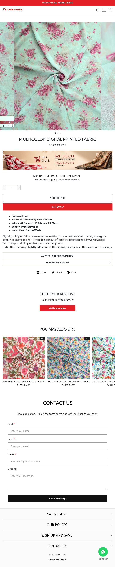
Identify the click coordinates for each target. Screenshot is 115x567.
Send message (57, 498)
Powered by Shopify (57, 559)
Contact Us (57, 546)
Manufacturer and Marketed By (58, 255)
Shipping (52, 179)
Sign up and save (56, 535)
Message (12, 469)
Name (11, 423)
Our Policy (57, 524)
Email (11, 439)
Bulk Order (57, 206)
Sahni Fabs (56, 514)
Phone (12, 454)
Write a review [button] (57, 308)
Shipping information (57, 262)
